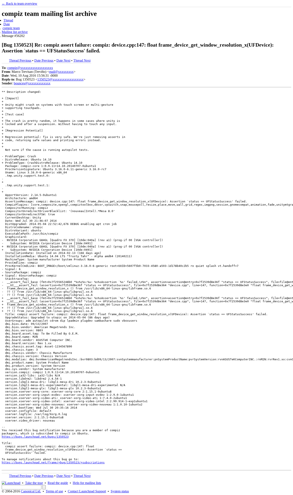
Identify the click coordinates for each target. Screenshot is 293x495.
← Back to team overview (19, 3)
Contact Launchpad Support (87, 491)
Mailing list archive (15, 32)
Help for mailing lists (87, 483)
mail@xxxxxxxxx (61, 71)
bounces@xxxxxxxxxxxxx (32, 83)
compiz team (11, 28)
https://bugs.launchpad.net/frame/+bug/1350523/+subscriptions (53, 462)
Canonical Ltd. (31, 491)
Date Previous (43, 60)
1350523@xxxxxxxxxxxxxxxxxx (60, 79)
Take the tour (34, 483)
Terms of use (54, 491)
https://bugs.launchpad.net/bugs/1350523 (35, 436)
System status (120, 491)
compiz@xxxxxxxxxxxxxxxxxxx (30, 68)
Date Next (63, 60)
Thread (8, 20)
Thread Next (82, 60)
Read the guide (58, 483)
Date (6, 24)
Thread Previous (20, 60)
